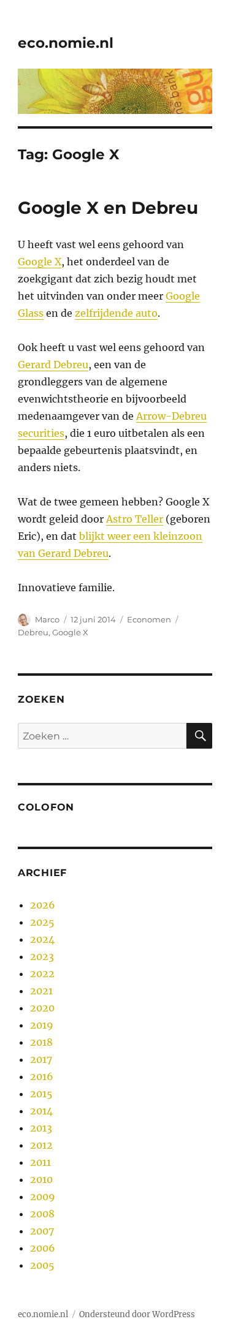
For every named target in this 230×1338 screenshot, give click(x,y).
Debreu (33, 632)
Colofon (46, 807)
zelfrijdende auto (116, 313)
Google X (39, 261)
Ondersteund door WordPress (137, 1314)
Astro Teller (134, 519)
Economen (149, 619)
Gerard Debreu (53, 364)
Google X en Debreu (108, 207)
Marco (47, 619)
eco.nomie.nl (65, 42)
